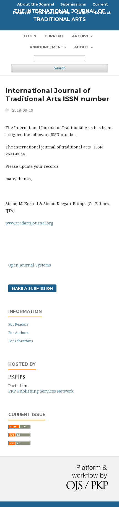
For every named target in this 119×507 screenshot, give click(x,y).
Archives (82, 36)
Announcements (48, 47)
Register (21, 12)
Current (54, 36)
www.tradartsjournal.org (29, 223)
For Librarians (20, 340)
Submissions (73, 4)
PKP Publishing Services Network (40, 391)
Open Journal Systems (29, 265)
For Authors (18, 332)
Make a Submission (32, 288)
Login (30, 36)
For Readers (18, 324)
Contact (102, 12)
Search (60, 68)
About (82, 47)
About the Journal (35, 4)
